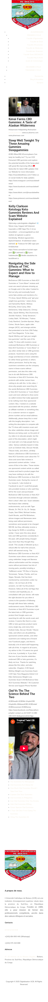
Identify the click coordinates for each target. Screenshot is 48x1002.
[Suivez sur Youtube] (31, 970)
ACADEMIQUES (37, 32)
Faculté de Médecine (34, 48)
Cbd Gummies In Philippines (21, 798)
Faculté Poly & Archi (35, 58)
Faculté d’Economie (35, 45)
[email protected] (15, 133)
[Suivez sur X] (26, 970)
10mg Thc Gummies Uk (19, 817)
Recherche (39, 76)
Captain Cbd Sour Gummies (21, 795)
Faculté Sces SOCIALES (33, 54)
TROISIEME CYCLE (33, 70)
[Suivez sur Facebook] (22, 970)
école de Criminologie (34, 61)
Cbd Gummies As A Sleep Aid (21, 785)
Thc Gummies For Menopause (22, 782)
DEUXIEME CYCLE (33, 67)
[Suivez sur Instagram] (41, 970)
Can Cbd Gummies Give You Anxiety (24, 801)
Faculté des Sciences (34, 51)
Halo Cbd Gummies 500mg (21, 804)
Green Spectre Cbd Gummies (21, 807)
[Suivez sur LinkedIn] (36, 970)
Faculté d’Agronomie (35, 38)
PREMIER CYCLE (34, 35)
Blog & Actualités (36, 79)
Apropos (40, 83)
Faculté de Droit (36, 42)
